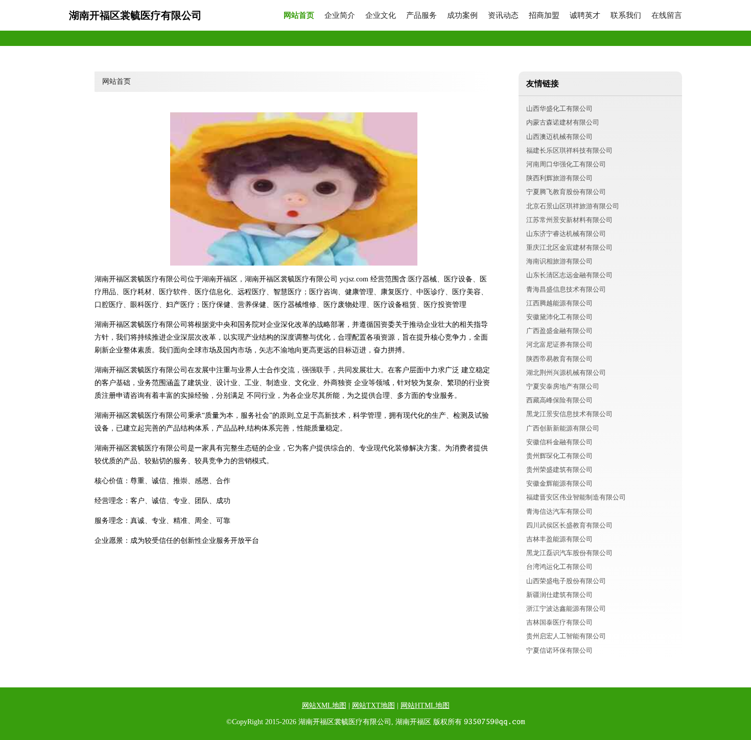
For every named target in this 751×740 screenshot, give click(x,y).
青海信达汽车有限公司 (559, 511)
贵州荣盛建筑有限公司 (559, 469)
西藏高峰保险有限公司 (559, 400)
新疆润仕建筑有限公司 (559, 595)
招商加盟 (544, 15)
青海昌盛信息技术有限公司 (566, 289)
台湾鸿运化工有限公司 (559, 566)
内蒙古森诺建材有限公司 (562, 122)
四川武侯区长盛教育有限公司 (569, 525)
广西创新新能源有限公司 (562, 428)
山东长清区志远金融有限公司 (569, 275)
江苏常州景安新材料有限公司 (569, 220)
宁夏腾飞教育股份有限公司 (566, 192)
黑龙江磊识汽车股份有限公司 (569, 553)
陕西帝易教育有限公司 (559, 359)
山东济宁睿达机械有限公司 (566, 233)
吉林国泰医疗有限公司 (559, 622)
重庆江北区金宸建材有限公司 (569, 247)
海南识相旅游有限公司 (559, 261)
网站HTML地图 (425, 705)
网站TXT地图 (373, 705)
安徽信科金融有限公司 (559, 442)
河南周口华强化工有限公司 (566, 164)
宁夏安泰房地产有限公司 (562, 386)
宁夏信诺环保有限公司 (559, 650)
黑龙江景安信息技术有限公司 (569, 414)
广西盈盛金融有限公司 (559, 331)
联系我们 (626, 15)
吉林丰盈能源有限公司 (559, 539)
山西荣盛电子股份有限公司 (566, 581)
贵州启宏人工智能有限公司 (566, 636)
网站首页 (299, 15)
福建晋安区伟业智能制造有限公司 (576, 497)
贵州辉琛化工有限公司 (559, 456)
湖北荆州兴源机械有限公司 (566, 372)
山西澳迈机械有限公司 (559, 136)
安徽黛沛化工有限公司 (559, 317)
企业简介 (339, 15)
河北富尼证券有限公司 (559, 344)
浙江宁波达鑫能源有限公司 (566, 608)
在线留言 (666, 15)
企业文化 (380, 15)
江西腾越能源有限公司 (559, 303)
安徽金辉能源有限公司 (559, 483)
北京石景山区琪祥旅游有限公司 (572, 206)
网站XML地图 (324, 705)
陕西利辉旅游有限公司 (559, 178)
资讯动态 (503, 15)
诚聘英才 (585, 15)
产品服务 (421, 15)
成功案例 (462, 15)
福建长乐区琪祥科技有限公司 (569, 150)
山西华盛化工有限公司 (559, 108)
